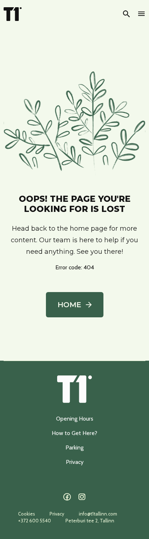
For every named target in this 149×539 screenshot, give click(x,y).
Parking (74, 447)
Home (69, 304)
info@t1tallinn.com (98, 514)
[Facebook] (67, 497)
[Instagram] (81, 497)
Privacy (75, 461)
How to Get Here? (74, 433)
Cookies (26, 514)
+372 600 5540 (34, 520)
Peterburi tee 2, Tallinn (89, 520)
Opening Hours (74, 418)
